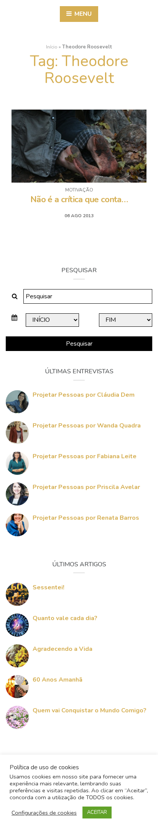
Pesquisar (79, 343)
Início (52, 46)
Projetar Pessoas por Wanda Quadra (87, 425)
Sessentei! (48, 587)
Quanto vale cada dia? (65, 618)
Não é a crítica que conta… (79, 199)
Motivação (79, 190)
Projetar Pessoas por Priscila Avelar (86, 487)
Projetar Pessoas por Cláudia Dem (84, 395)
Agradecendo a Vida (62, 649)
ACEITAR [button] (97, 812)
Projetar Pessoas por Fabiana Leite (85, 456)
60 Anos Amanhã (57, 679)
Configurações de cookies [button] (44, 812)
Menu (82, 14)
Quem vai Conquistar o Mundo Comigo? (89, 710)
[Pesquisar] (15, 296)
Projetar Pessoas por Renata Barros (86, 518)
